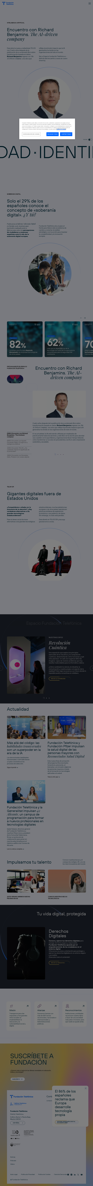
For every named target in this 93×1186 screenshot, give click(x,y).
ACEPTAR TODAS (66, 134)
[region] (47, 129)
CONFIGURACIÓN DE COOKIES (31, 134)
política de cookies (61, 129)
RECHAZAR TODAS (52, 134)
